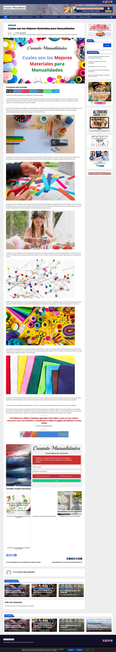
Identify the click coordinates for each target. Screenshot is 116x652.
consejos (10, 25)
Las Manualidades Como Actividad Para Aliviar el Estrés (24, 562)
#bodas (23, 34)
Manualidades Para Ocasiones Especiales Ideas (66, 562)
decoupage (95, 623)
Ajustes (87, 650)
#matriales (50, 34)
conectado (17, 606)
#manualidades (44, 34)
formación (20, 588)
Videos (38, 17)
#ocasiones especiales (59, 34)
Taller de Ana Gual (27, 17)
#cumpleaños (29, 34)
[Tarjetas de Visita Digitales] (99, 159)
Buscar (90, 40)
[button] (108, 17)
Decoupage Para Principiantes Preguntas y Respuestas (98, 627)
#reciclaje (67, 34)
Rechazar (79, 650)
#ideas (38, 34)
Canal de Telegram (85, 17)
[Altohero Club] (99, 120)
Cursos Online (13, 17)
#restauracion (74, 34)
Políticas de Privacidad (50, 17)
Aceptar (71, 650)
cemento (62, 588)
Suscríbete (73, 17)
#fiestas (34, 34)
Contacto (63, 17)
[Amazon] (100, 141)
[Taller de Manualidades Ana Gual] (99, 93)
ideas (14, 25)
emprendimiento (14, 588)
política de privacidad (54, 476)
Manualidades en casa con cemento (70, 591)
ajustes (55, 650)
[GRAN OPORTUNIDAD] (99, 30)
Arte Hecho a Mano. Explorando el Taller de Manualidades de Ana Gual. (16, 592)
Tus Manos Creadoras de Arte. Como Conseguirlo (42, 591)
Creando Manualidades (20, 33)
